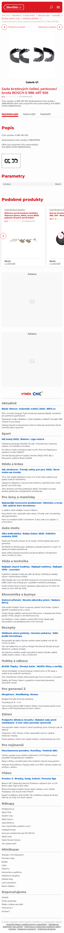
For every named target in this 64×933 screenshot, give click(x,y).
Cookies (12, 929)
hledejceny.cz (8, 809)
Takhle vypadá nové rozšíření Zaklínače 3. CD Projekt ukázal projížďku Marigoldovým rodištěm (29, 756)
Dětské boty (7, 879)
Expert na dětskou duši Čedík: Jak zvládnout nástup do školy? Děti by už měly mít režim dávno (30, 796)
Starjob (5, 897)
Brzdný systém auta (11, 18)
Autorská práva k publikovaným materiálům (26, 924)
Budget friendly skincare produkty (17, 699)
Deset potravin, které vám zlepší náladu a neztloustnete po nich (31, 739)
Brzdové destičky (31, 18)
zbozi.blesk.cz (8, 823)
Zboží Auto (7, 836)
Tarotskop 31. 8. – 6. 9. (11, 702)
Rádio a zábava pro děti (12, 904)
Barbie (5, 862)
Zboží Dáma (7, 819)
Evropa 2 (6, 911)
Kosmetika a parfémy (12, 872)
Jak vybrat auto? (9, 843)
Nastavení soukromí (27, 929)
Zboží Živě (6, 812)
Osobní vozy (7, 816)
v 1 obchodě (9, 263)
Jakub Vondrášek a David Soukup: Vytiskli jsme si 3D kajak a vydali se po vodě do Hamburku (29, 672)
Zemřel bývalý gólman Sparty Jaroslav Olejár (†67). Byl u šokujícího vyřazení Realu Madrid (27, 456)
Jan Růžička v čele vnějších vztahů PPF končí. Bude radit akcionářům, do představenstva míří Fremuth (28, 620)
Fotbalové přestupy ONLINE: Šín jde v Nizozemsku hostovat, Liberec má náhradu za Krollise (29, 445)
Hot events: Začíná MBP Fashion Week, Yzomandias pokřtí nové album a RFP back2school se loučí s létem (31, 707)
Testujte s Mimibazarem (13, 855)
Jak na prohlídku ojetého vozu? (16, 826)
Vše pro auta (43, 15)
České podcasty (9, 901)
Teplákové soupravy (11, 875)
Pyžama (5, 868)
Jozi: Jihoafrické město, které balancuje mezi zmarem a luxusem (32, 677)
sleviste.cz (16, 15)
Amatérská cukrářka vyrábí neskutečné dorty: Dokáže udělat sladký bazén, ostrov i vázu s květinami (29, 653)
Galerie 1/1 (32, 82)
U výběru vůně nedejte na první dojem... (20, 510)
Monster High (8, 858)
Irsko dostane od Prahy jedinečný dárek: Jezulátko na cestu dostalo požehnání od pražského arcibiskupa (29, 490)
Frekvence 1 (7, 908)
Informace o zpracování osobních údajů (42, 926)
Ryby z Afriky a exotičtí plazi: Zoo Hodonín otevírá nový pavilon (30, 761)
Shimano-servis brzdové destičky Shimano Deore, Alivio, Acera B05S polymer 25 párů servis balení (21, 215)
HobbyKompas (9, 830)
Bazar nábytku (8, 886)
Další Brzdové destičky (14, 210)
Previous (3, 236)
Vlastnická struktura (46, 929)
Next (61, 236)
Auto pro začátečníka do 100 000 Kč (18, 833)
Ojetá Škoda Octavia (11, 840)
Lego (4, 865)
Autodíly (56, 15)
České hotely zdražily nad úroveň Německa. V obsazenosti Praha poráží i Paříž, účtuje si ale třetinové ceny (31, 614)
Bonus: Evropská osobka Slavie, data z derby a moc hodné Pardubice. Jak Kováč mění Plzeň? (28, 790)
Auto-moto (30, 15)
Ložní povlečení (9, 882)
